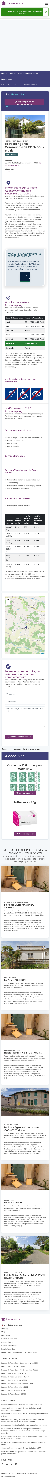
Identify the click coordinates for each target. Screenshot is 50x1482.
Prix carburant (7, 1335)
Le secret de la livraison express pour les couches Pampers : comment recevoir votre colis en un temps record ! (23, 1431)
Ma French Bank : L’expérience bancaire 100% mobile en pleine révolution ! (23, 1452)
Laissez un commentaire (20, 736)
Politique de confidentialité (27, 1473)
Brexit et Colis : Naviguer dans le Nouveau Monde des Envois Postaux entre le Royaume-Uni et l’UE (22, 1420)
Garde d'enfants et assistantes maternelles (19, 1352)
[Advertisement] (25, 43)
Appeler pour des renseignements (25, 102)
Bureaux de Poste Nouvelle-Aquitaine (15, 73)
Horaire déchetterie (9, 1339)
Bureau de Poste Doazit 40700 (13, 1394)
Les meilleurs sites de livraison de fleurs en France (21, 1405)
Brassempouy (6, 79)
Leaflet (42, 653)
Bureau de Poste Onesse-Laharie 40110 (17, 1384)
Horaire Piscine (7, 1342)
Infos (7, 94)
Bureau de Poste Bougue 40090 (14, 1373)
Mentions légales (7, 1473)
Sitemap (4, 1328)
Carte (23, 94)
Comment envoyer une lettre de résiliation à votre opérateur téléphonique (22, 1409)
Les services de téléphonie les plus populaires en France (24, 1425)
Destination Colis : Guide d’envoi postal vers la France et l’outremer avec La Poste (24, 1438)
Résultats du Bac (8, 1349)
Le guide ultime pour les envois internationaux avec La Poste (23, 1443)
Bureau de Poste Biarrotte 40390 (14, 1387)
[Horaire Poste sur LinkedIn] (12, 1464)
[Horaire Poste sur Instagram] (16, 1464)
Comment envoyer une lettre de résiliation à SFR (21, 1448)
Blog (3, 1332)
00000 (7, 171)
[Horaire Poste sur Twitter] (7, 1464)
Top (6, 106)
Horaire (14, 94)
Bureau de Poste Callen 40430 (13, 1391)
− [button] (8, 602)
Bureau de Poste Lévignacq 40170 (15, 1377)
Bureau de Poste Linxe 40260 (13, 1367)
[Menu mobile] (46, 4)
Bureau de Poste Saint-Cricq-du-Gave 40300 (19, 1363)
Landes (34, 73)
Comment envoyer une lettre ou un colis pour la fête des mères (24, 1415)
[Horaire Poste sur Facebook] (2, 1464)
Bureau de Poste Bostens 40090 (14, 1380)
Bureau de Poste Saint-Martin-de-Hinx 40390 (19, 1370)
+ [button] (8, 599)
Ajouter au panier (26, 793)
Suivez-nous (28, 277)
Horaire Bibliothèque (9, 1346)
